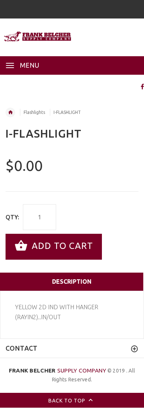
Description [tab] (72, 281)
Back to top (67, 401)
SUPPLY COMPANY (57, 370)
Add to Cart (61, 246)
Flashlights (34, 112)
